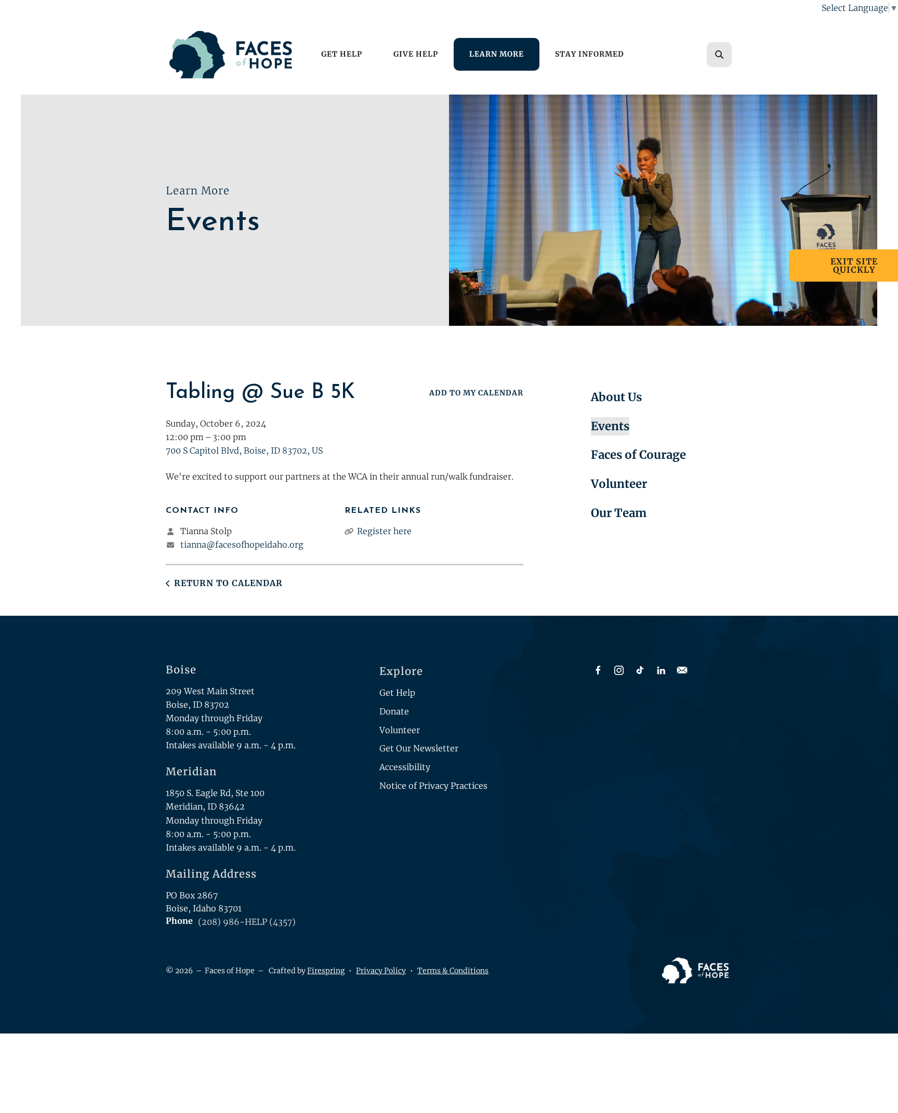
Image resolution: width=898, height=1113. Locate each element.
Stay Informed (589, 54)
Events (610, 426)
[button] (719, 54)
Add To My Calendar (476, 393)
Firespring (326, 970)
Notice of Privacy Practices (433, 785)
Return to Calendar (228, 583)
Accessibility (404, 767)
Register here (384, 531)
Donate (394, 711)
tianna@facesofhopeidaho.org (241, 544)
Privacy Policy (381, 970)
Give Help (415, 54)
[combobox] (733, 54)
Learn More (496, 54)
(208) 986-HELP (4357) (247, 922)
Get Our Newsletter (418, 748)
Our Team (618, 513)
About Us (616, 397)
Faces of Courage (638, 454)
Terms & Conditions (452, 970)
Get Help (341, 54)
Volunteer (619, 483)
